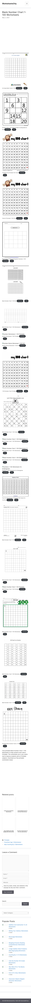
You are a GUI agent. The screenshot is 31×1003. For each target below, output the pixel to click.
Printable (6, 840)
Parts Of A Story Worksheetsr (17, 973)
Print (25, 88)
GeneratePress (25, 1000)
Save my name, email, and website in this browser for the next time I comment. (16, 886)
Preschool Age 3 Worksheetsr (12, 842)
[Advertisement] (15, 36)
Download (19, 88)
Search (4, 901)
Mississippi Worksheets (15, 937)
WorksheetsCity (9, 4)
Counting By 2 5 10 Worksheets (18, 955)
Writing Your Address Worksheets (18, 931)
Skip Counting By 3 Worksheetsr (13, 844)
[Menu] (27, 3)
